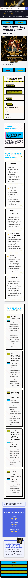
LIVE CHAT (14, 574)
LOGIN (8, 22)
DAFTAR (20, 22)
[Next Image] (25, 48)
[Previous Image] (2, 48)
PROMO (14, 562)
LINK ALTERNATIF (15, 571)
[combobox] (12, 8)
